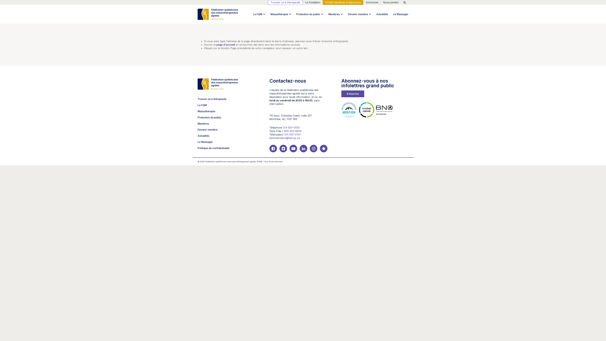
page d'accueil (225, 44)
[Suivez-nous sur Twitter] (283, 148)
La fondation (312, 2)
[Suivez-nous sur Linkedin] (303, 148)
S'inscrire (353, 93)
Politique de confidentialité (213, 148)
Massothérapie (279, 14)
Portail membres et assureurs (343, 2)
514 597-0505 (291, 127)
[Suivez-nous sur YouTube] (293, 148)
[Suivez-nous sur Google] (323, 148)
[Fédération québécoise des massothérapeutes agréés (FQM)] (218, 14)
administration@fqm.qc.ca (284, 138)
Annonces (372, 2)
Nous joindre (390, 2)
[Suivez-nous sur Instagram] (313, 148)
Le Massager (400, 14)
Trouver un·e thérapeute (285, 2)
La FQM (257, 14)
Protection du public (308, 14)
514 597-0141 (292, 134)
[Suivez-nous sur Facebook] (273, 148)
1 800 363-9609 (291, 131)
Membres (334, 14)
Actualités (382, 14)
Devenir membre (358, 14)
